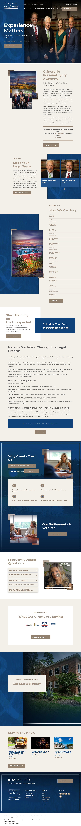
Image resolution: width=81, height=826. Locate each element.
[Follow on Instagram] (69, 794)
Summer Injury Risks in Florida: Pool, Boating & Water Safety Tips (63, 752)
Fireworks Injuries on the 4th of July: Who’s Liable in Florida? (40, 751)
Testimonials (26, 4)
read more (12, 758)
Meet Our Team (19, 192)
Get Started (63, 781)
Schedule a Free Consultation (20, 466)
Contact (44, 805)
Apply (38, 432)
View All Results (55, 534)
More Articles (14, 765)
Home (25, 8)
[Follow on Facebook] (60, 794)
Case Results (34, 4)
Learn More (11, 336)
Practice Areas (50, 8)
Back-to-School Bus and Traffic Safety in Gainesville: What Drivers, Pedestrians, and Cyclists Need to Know (17, 752)
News (41, 4)
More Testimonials (38, 637)
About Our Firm (10, 46)
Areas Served (60, 8)
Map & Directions (29, 797)
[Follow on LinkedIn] (60, 796)
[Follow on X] (63, 794)
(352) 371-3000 (59, 133)
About (30, 8)
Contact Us (67, 8)
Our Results (29, 471)
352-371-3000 (71, 4)
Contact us (25, 424)
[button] (64, 189)
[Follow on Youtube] (66, 794)
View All (54, 300)
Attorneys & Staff (39, 8)
